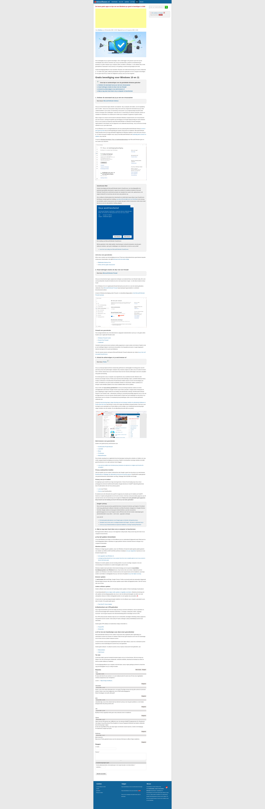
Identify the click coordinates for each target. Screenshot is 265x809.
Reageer (144, 669)
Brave (99, 451)
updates (127, 1)
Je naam (97, 746)
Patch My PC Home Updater (105, 604)
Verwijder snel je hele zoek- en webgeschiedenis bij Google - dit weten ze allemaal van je (121, 522)
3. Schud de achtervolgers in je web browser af (110, 89)
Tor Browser (101, 453)
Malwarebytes (101, 650)
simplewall (100, 342)
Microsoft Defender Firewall (110, 273)
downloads (114, 1)
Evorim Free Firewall (103, 340)
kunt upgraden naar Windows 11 (106, 556)
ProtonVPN (101, 627)
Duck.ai (100, 491)
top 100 (121, 1)
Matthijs (100, 30)
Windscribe (101, 629)
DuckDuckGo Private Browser (105, 446)
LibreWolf (100, 448)
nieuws (141, 1)
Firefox (105, 362)
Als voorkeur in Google (157, 13)
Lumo (99, 489)
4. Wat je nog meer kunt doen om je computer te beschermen (115, 91)
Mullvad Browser (102, 455)
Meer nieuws (138, 669)
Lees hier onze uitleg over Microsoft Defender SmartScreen (114, 249)
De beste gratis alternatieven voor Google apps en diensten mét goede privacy (119, 520)
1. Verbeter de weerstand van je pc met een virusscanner (113, 85)
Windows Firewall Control (104, 338)
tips (137, 1)
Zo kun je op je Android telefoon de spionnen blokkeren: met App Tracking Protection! (120, 524)
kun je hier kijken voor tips (134, 573)
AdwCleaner (101, 652)
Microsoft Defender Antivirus (111, 100)
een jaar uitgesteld (130, 550)
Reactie (97, 752)
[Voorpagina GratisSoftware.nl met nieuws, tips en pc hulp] (102, 1)
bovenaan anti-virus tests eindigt (121, 259)
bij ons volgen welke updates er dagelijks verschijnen (119, 592)
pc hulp (133, 1)
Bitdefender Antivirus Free (104, 262)
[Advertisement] (120, 18)
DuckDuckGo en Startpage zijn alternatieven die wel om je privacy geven (113, 474)
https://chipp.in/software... (107, 680)
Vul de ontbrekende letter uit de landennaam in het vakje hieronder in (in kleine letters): (115, 765)
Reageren (144, 683)
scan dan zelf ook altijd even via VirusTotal (126, 199)
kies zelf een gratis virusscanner (107, 264)
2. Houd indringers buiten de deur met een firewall (111, 87)
